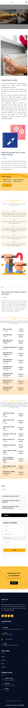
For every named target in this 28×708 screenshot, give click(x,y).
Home (9, 18)
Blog (2, 663)
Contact (3, 660)
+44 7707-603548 (8, 634)
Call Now (14, 583)
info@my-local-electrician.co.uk (11, 645)
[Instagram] (9, 616)
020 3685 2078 (8, 639)
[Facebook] (2, 616)
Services (3, 667)
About (2, 656)
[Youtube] (12, 616)
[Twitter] (5, 616)
